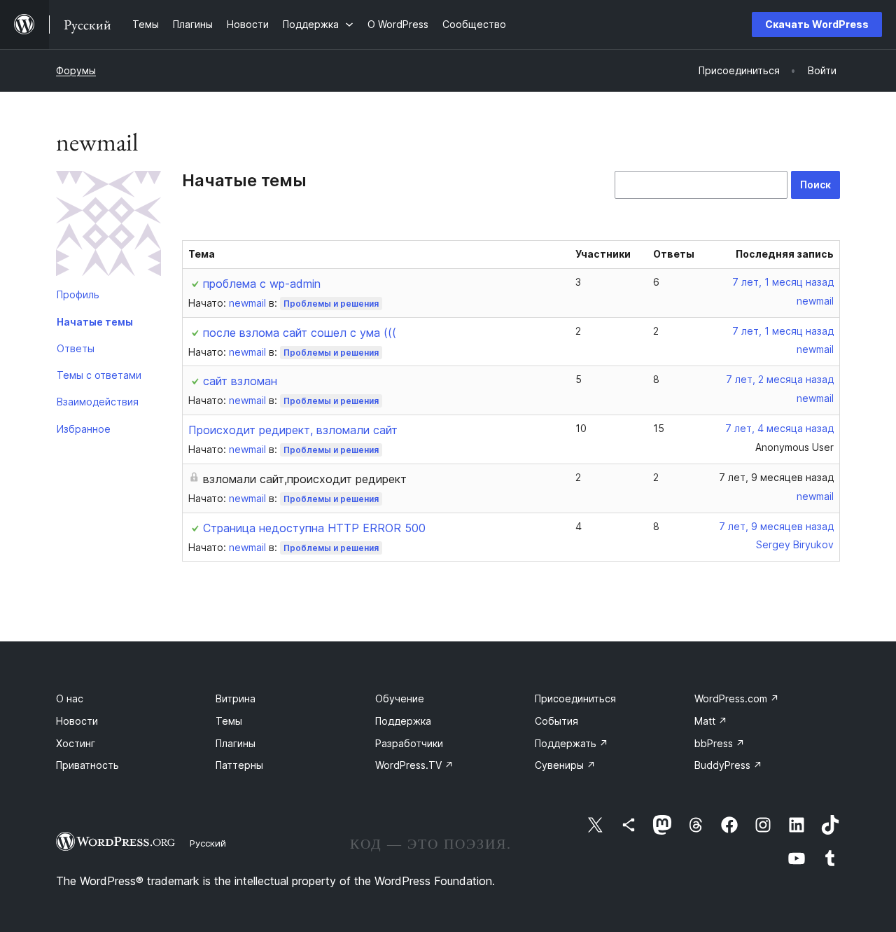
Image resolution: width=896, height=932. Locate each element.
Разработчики (409, 743)
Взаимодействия (98, 402)
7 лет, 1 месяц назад (783, 282)
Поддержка (403, 721)
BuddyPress (728, 765)
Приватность (87, 765)
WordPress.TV (414, 765)
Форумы (76, 70)
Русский (208, 843)
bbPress (719, 743)
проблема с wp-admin (262, 284)
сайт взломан (240, 381)
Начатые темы (95, 322)
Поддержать (571, 743)
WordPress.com (736, 698)
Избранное (84, 429)
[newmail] (108, 226)
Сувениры (565, 765)
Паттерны (239, 765)
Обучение (399, 698)
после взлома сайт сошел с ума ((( (299, 333)
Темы (229, 721)
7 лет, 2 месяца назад (780, 379)
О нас (69, 698)
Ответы (75, 348)
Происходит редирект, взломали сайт (293, 430)
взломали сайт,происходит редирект (305, 479)
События (556, 721)
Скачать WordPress (817, 24)
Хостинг (75, 743)
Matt (710, 721)
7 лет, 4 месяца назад (779, 428)
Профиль (78, 294)
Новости (77, 721)
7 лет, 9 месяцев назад (776, 477)
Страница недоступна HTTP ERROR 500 (314, 528)
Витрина (235, 698)
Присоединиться (575, 698)
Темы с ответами (99, 375)
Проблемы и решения (331, 303)
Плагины (235, 743)
